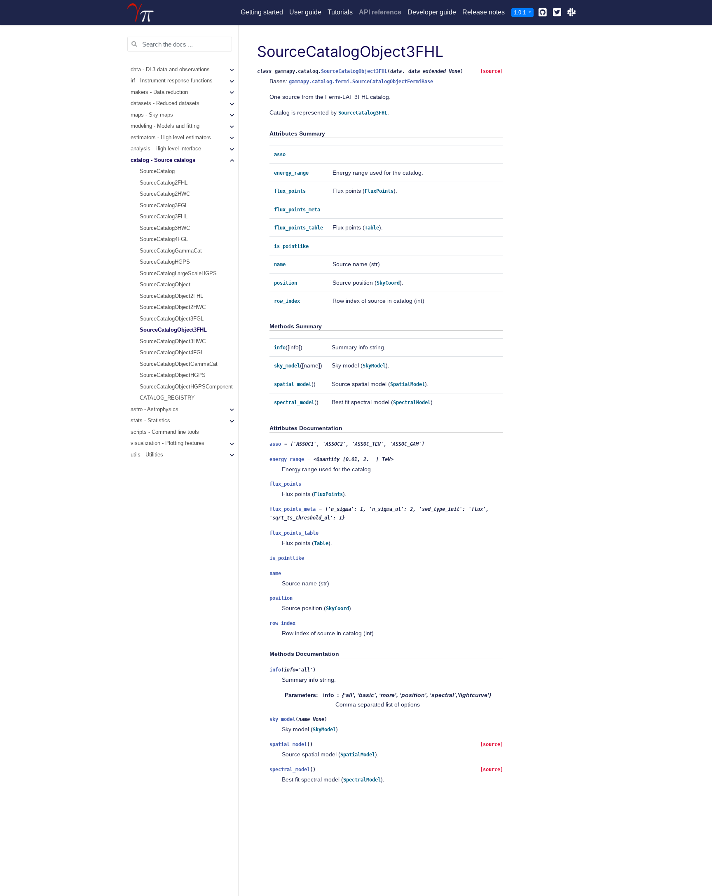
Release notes (483, 12)
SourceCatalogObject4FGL (172, 353)
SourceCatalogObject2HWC (173, 307)
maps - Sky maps (152, 115)
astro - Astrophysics (154, 409)
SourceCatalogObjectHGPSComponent (186, 387)
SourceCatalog (157, 171)
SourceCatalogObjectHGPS (173, 375)
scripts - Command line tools (165, 432)
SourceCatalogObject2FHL (171, 296)
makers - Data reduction (159, 92)
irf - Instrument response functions (172, 81)
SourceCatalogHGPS (165, 262)
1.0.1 (520, 12)
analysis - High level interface (166, 149)
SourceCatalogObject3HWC (173, 341)
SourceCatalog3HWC (165, 228)
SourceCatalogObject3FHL (173, 330)
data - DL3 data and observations (170, 70)
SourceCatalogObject (165, 285)
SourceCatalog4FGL (164, 239)
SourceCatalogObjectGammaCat (179, 364)
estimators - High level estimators (171, 137)
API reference (380, 12)
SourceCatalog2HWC (165, 194)
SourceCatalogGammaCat (171, 251)
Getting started (262, 12)
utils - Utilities (147, 455)
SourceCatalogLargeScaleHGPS (178, 273)
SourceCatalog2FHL (163, 183)
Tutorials (340, 12)
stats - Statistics (150, 420)
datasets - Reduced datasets (165, 103)
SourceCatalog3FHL (163, 217)
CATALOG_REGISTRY (167, 398)
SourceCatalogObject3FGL (172, 319)
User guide (305, 12)
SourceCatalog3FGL (164, 205)
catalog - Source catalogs (163, 160)
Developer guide (432, 12)
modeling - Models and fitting (165, 126)
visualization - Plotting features (167, 443)
